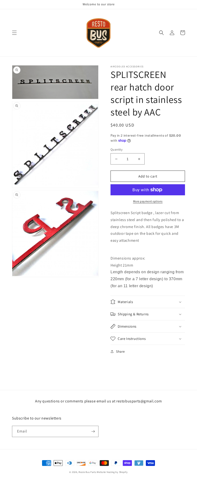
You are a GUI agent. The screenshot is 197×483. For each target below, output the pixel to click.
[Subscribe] (93, 431)
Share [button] (120, 351)
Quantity (117, 149)
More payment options (148, 201)
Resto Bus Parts (87, 472)
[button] (14, 32)
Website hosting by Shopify (112, 472)
